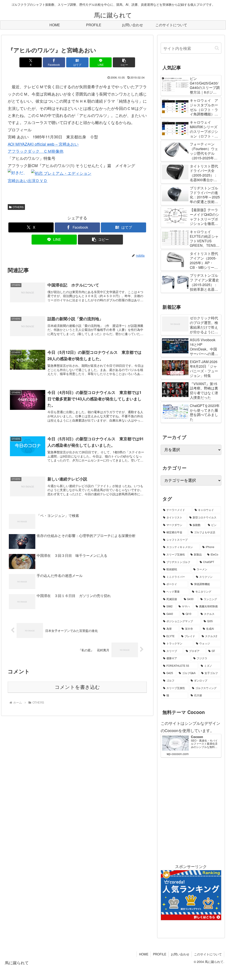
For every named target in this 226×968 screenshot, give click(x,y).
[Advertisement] (191, 810)
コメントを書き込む (77, 687)
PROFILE (159, 954)
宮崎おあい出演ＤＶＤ (27, 180)
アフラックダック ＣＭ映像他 (35, 151)
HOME (143, 954)
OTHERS (18, 207)
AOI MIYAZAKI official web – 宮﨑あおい (43, 144)
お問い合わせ (180, 954)
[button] (124, 62)
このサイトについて (208, 954)
